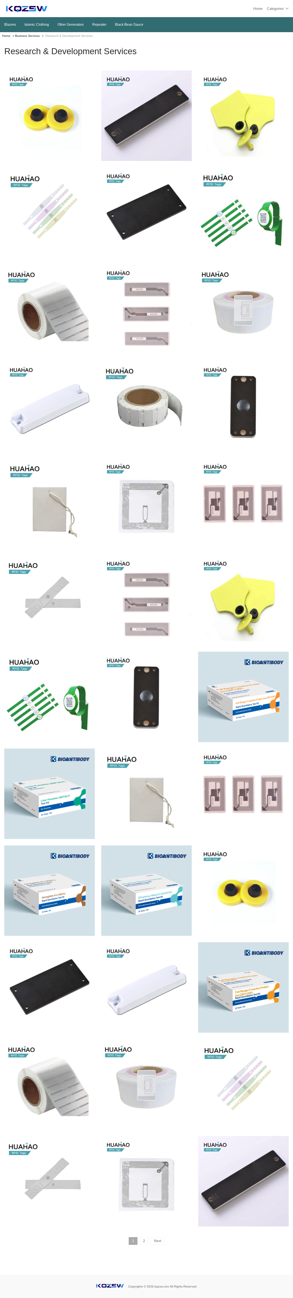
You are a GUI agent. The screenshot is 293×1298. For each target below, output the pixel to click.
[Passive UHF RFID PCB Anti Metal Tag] (146, 116)
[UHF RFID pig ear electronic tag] (49, 116)
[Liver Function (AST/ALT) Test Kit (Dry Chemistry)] (49, 794)
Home (258, 9)
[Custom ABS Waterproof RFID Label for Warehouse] (49, 406)
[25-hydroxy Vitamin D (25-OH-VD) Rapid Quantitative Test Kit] (146, 890)
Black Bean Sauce (129, 24)
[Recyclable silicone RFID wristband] (49, 212)
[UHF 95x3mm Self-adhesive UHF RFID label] (49, 309)
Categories (275, 9)
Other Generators (70, 24)
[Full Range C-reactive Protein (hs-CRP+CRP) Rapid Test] (243, 987)
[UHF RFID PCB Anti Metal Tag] (146, 212)
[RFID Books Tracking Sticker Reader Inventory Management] (146, 309)
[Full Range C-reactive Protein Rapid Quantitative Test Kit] (243, 697)
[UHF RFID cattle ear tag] (243, 116)
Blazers (10, 24)
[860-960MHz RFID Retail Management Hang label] (49, 503)
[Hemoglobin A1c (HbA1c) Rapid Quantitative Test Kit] (49, 890)
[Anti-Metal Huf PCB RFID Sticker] (243, 406)
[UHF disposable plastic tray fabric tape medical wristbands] (243, 212)
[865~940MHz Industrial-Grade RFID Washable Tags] (49, 600)
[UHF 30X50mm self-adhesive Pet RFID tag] (243, 309)
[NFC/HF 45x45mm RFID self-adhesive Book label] (146, 503)
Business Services (27, 36)
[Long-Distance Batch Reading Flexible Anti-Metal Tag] (146, 406)
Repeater (99, 24)
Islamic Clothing (36, 24)
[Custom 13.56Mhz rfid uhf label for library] (243, 503)
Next (157, 1241)
